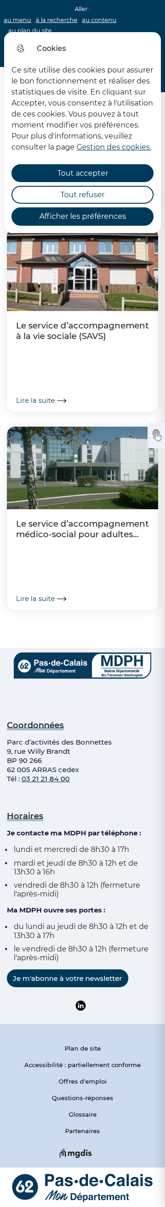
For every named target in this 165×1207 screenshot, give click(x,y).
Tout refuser (82, 194)
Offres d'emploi (83, 1081)
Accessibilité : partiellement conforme (82, 1064)
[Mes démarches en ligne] (156, 435)
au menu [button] (17, 20)
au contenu (99, 20)
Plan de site (83, 1048)
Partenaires (82, 1131)
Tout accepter (82, 173)
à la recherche (56, 20)
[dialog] (82, 132)
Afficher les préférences (82, 216)
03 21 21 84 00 (46, 778)
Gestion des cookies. (114, 147)
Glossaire (83, 1114)
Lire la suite (35, 400)
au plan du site (30, 30)
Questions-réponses (82, 1097)
